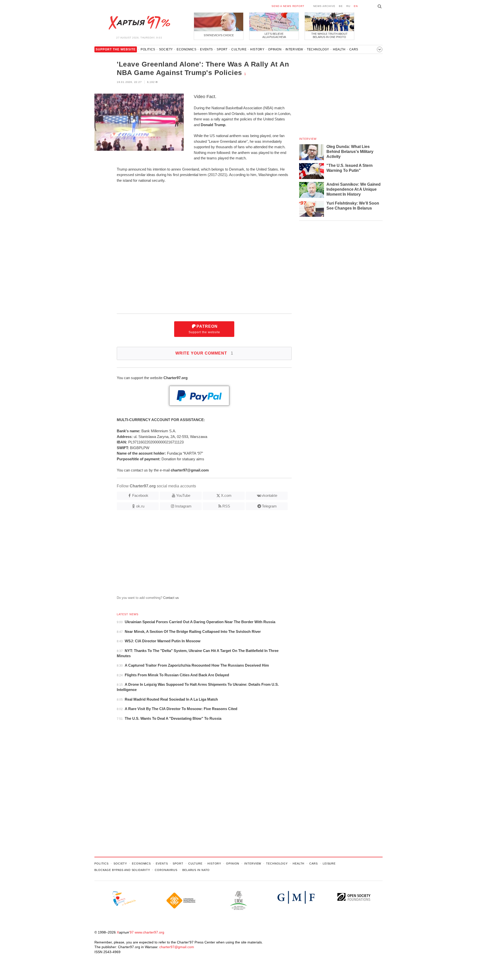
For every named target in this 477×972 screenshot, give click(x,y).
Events (206, 49)
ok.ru (140, 506)
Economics (186, 49)
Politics (148, 49)
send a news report (288, 6)
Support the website (204, 329)
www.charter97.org (149, 932)
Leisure (329, 863)
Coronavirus (166, 869)
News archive (324, 6)
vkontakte (269, 495)
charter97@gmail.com (176, 947)
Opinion (274, 49)
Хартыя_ (139, 23)
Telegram (269, 506)
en (356, 6)
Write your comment (204, 353)
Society (166, 49)
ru (348, 6)
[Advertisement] (193, 555)
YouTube (183, 495)
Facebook (140, 495)
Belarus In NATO (196, 869)
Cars (353, 49)
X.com (226, 495)
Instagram (183, 506)
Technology (318, 49)
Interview (294, 49)
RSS (226, 506)
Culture (238, 49)
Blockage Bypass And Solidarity (122, 869)
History (257, 49)
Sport (222, 49)
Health (339, 49)
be (341, 6)
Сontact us (171, 598)
